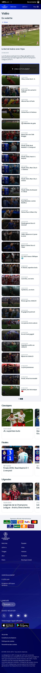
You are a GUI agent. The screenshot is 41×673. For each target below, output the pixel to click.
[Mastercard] (34, 522)
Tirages (4, 551)
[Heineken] (7, 522)
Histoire (23, 551)
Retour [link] (6, 22)
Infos (22, 547)
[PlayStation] (13, 522)
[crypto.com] (10, 526)
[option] (20, 69)
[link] (13, 6)
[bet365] (17, 526)
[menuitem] (14, 6)
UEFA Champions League (5, 6)
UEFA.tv (4, 547)
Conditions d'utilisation (9, 638)
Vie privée (5, 634)
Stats (3, 560)
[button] (35, 6)
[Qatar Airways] (31, 526)
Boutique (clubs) (26, 560)
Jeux (3, 556)
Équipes (23, 543)
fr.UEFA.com (5, 579)
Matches (4, 543)
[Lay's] (20, 522)
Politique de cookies (8, 641)
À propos (24, 556)
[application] (20, 35)
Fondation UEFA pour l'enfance (8, 584)
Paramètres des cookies (9, 644)
